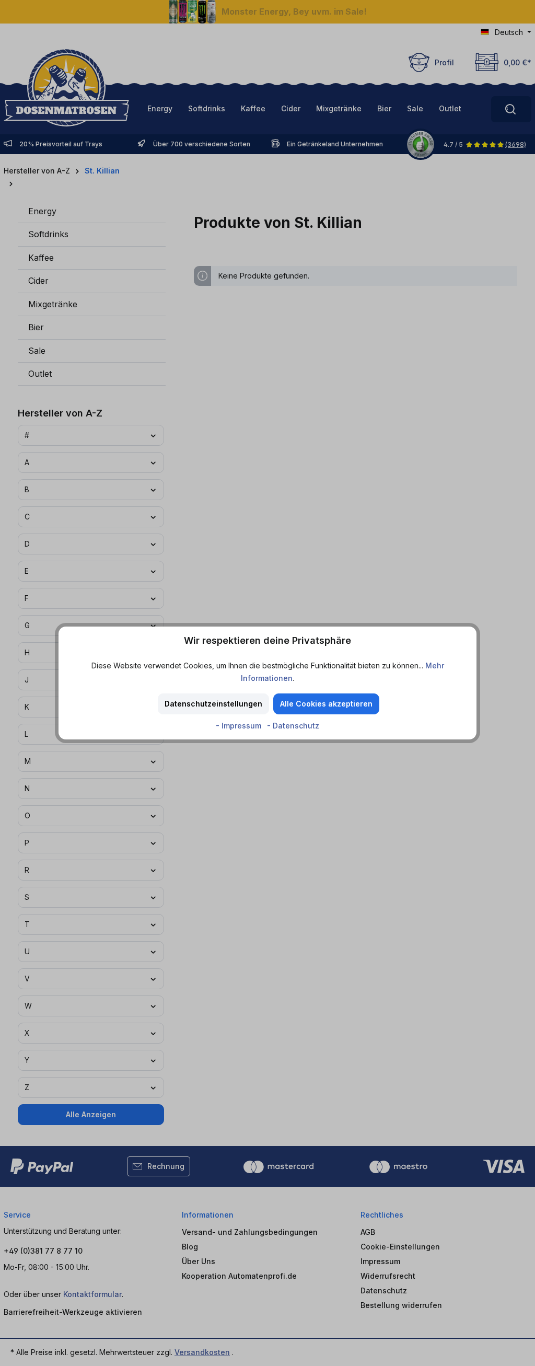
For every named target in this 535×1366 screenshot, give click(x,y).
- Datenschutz (293, 725)
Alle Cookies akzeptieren (326, 703)
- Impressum (239, 725)
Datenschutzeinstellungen (213, 703)
